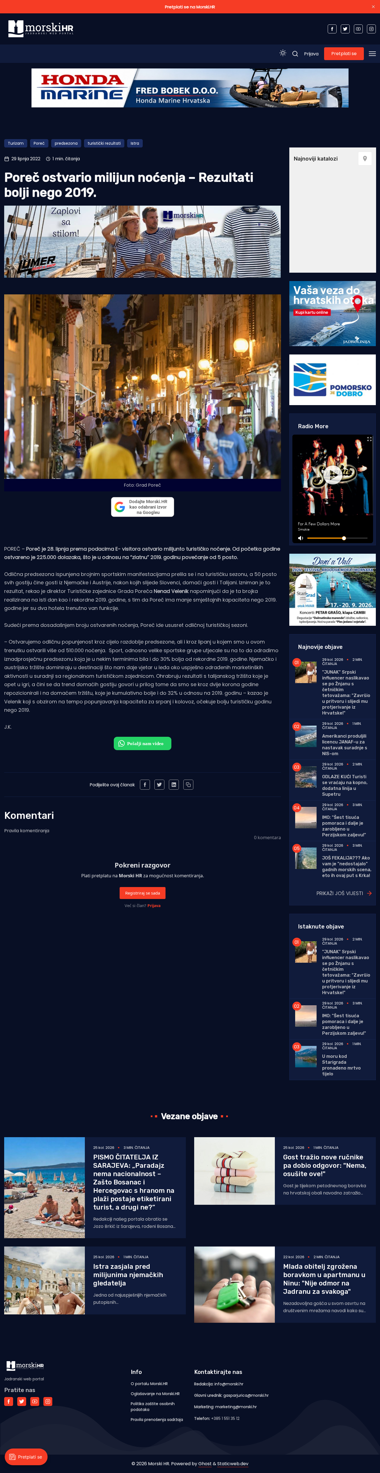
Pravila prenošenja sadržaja (157, 1419)
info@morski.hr (228, 1384)
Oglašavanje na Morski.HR (155, 1393)
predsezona (66, 143)
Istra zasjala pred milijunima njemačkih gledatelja (128, 1275)
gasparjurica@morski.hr (246, 1395)
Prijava (311, 54)
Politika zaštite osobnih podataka (153, 1406)
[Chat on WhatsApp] (142, 743)
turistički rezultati (104, 143)
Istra (135, 143)
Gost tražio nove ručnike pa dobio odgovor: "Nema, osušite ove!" (324, 1165)
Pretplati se (344, 53)
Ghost (205, 1463)
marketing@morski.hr (236, 1407)
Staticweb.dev (232, 1463)
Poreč (39, 143)
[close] (373, 6)
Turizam (16, 143)
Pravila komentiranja (26, 830)
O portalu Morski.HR (149, 1383)
